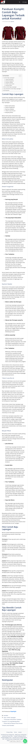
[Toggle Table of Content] (19, 76)
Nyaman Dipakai (9, 82)
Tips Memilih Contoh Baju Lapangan (12, 88)
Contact (20, 732)
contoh (8, 717)
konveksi (6, 715)
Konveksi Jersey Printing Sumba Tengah (14, 739)
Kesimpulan (6, 90)
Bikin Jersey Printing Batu (20, 734)
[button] (25, 741)
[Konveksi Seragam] (3, 2)
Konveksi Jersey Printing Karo (7, 734)
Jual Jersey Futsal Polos (7, 736)
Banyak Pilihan (9, 85)
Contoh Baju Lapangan (9, 77)
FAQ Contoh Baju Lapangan (10, 87)
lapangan (13, 717)
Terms (15, 732)
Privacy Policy (9, 732)
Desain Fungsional (10, 80)
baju (5, 717)
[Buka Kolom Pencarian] (19, 2)
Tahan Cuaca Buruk (10, 83)
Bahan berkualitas (9, 79)
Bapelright (13, 711)
